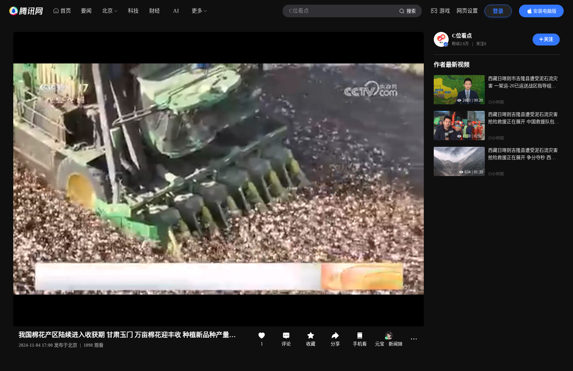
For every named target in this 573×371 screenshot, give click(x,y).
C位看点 (462, 36)
